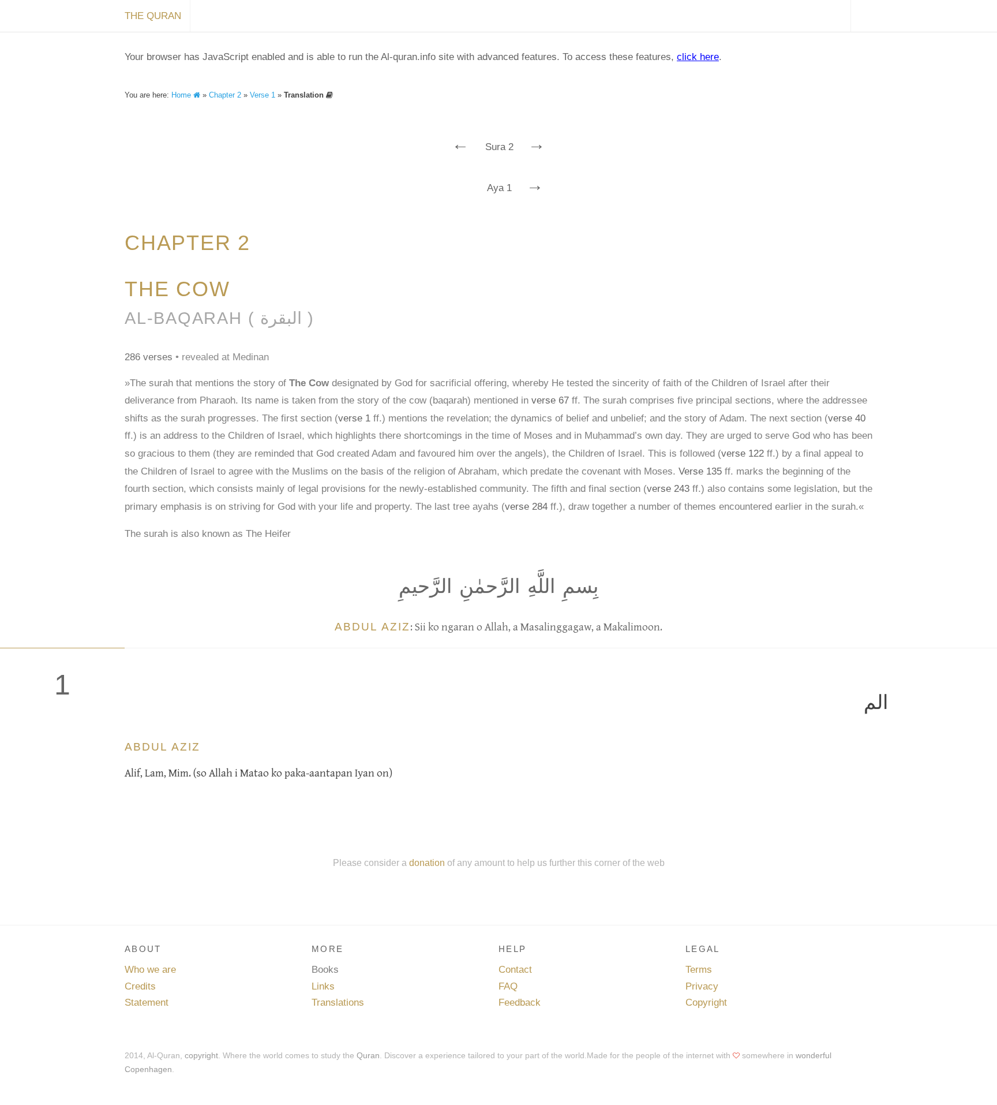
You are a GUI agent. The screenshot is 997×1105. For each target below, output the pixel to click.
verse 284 (526, 506)
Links (323, 986)
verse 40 (846, 418)
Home (182, 95)
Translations (338, 1002)
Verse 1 (262, 95)
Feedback (519, 1002)
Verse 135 (700, 471)
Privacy (701, 986)
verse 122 (742, 453)
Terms (698, 969)
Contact (515, 969)
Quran (368, 1055)
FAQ (508, 986)
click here (698, 56)
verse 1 (354, 418)
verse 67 (550, 400)
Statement (146, 1002)
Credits (140, 986)
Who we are (150, 969)
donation (427, 862)
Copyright (706, 1002)
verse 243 (668, 488)
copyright (201, 1055)
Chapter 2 (225, 95)
